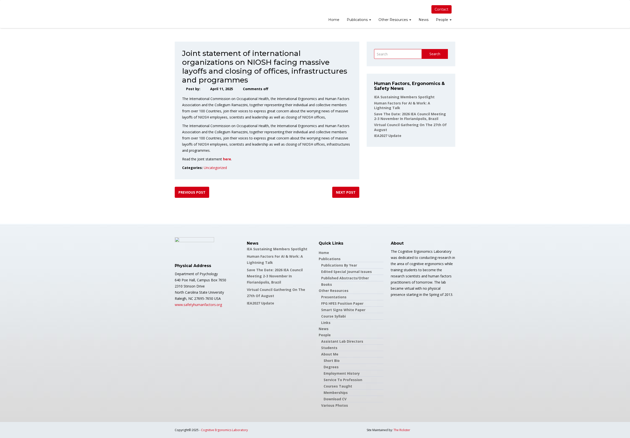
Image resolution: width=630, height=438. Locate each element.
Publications (358, 19)
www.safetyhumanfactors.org (198, 304)
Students (329, 347)
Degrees (331, 367)
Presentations (333, 297)
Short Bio (332, 360)
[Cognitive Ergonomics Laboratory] (174, 14)
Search (434, 53)
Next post (346, 192)
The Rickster (402, 430)
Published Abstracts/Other (345, 278)
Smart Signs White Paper (343, 309)
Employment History (342, 373)
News (423, 19)
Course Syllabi (333, 316)
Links (326, 322)
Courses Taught (338, 386)
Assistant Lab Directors (342, 341)
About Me (329, 354)
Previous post (191, 192)
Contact (441, 9)
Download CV (335, 399)
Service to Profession (343, 379)
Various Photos (334, 405)
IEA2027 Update (387, 135)
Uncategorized (215, 167)
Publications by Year (339, 265)
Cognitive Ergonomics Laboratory (224, 430)
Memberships (336, 392)
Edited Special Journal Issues (346, 271)
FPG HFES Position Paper (342, 303)
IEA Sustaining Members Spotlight (404, 97)
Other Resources (393, 19)
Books (326, 284)
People (442, 19)
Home (333, 19)
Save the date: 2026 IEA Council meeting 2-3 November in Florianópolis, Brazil (410, 116)
